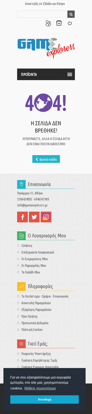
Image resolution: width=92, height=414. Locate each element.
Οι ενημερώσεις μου (34, 259)
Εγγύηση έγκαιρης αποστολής (40, 367)
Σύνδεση (69, 23)
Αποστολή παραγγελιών (36, 303)
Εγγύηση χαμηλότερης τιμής (39, 360)
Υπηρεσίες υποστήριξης (36, 354)
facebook (22, 217)
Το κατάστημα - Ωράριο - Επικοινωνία (44, 296)
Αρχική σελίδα (48, 159)
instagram (46, 217)
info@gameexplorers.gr (32, 205)
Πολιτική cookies (32, 330)
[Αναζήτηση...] (71, 14)
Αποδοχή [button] (44, 399)
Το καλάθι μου (30, 272)
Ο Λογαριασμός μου (48, 23)
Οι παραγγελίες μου (33, 265)
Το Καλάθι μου (58, 23)
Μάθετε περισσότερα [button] (40, 388)
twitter (34, 217)
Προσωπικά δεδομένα (34, 323)
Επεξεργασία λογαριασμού (37, 252)
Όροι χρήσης (29, 316)
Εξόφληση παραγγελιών (36, 310)
